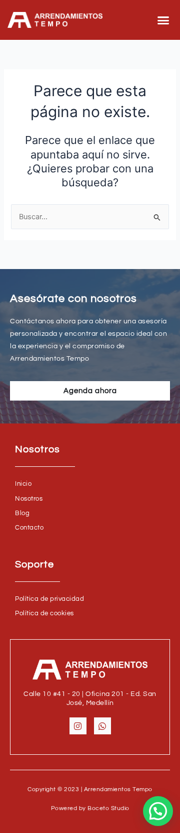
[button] (163, 19)
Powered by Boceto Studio (90, 808)
